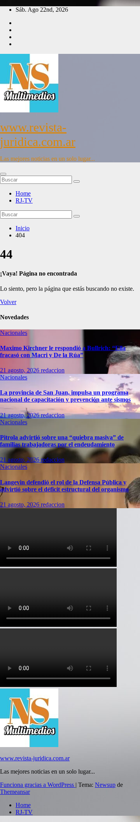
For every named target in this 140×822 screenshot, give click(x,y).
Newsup (105, 784)
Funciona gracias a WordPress (37, 784)
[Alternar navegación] (3, 174)
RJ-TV (24, 200)
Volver (8, 302)
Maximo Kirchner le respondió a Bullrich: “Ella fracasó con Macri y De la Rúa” (63, 351)
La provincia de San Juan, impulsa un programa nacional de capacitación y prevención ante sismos (65, 396)
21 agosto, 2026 (20, 370)
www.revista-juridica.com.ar (37, 134)
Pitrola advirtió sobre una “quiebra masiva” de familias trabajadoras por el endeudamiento (62, 441)
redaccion (53, 370)
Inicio (23, 228)
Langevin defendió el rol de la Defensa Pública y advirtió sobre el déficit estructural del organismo (64, 486)
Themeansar (15, 791)
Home (23, 193)
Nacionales (13, 332)
